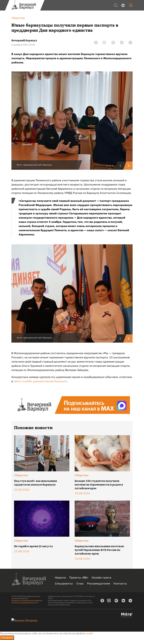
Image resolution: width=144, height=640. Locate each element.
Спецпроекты (64, 583)
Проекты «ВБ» (78, 577)
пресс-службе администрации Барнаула (40, 381)
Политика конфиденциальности (24, 602)
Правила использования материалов (26, 600)
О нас (80, 583)
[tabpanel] (72, 120)
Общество (21, 475)
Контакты (120, 583)
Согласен (7, 637)
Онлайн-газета (101, 577)
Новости (60, 577)
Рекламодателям (98, 583)
